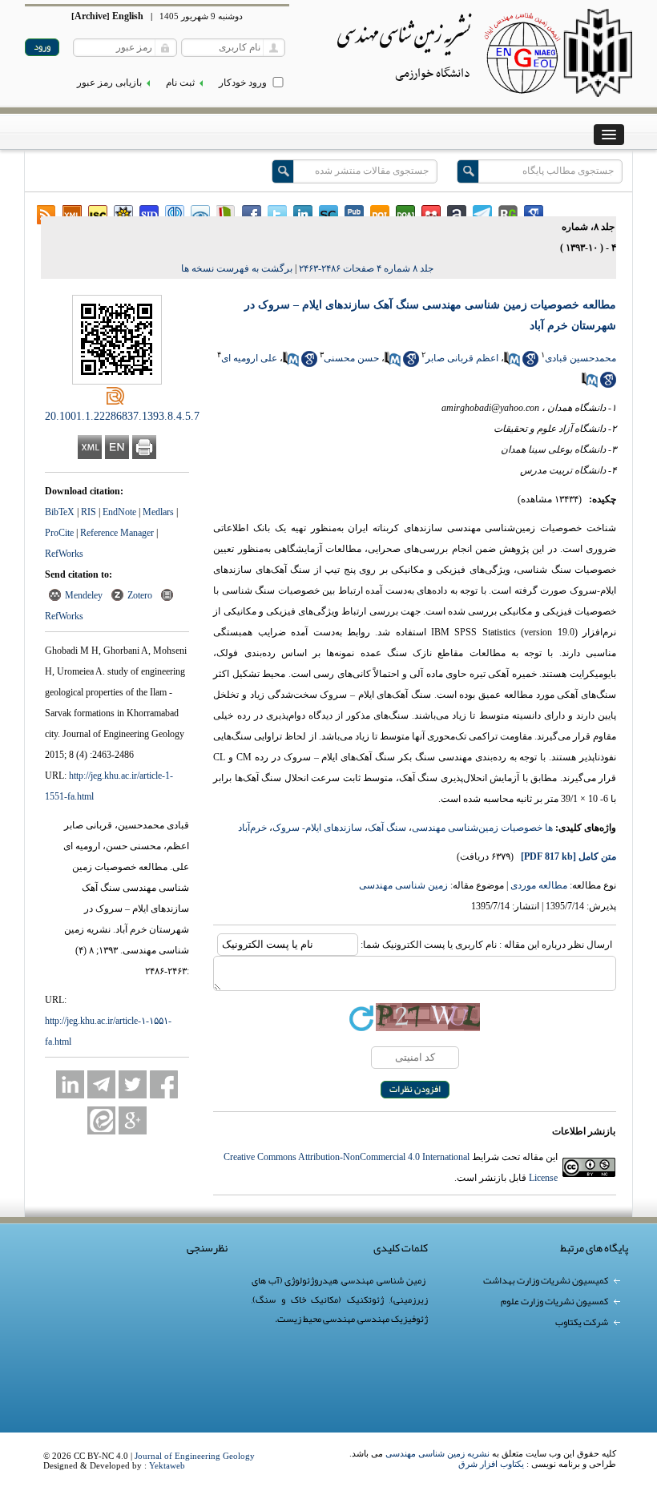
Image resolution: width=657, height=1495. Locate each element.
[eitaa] (101, 1120)
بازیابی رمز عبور (109, 82)
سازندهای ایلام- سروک (317, 827)
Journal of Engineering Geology (195, 1456)
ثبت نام (180, 82)
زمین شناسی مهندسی (403, 885)
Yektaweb (167, 1465)
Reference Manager (117, 532)
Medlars (158, 512)
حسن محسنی (351, 358)
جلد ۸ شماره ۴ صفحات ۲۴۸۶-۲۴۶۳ (366, 268)
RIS (88, 512)
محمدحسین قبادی (580, 358)
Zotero (139, 595)
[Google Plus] (133, 1120)
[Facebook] (164, 1084)
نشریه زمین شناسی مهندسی (437, 1453)
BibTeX (60, 512)
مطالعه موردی (538, 885)
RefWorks (64, 553)
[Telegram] (101, 1084)
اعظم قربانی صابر (461, 358)
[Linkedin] (70, 1084)
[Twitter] (133, 1084)
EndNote (119, 512)
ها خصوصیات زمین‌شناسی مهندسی (482, 827)
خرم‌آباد (252, 827)
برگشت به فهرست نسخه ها (236, 268)
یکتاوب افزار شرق (491, 1464)
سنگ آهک (387, 827)
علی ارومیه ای (249, 358)
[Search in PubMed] (512, 363)
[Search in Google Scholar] (530, 363)
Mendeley (84, 595)
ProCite (59, 532)
